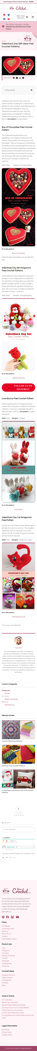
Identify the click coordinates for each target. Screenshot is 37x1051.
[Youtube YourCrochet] (17, 917)
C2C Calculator (7, 1000)
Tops (3, 948)
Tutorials (5, 983)
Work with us (6, 934)
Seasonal (5, 702)
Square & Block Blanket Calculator (14, 1005)
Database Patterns (8, 975)
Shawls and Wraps (8, 956)
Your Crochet (10, 24)
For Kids (5, 958)
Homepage (6, 926)
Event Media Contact (9, 939)
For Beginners (6, 980)
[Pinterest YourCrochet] (3, 917)
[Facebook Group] (8, 15)
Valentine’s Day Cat (18, 616)
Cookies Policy (7, 1035)
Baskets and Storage (11, 699)
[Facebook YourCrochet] (7, 917)
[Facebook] (4, 19)
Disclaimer (5, 1030)
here (3, 260)
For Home (5, 696)
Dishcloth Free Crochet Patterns (13, 766)
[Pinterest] (4, 15)
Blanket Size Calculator (10, 1002)
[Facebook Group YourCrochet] (12, 917)
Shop (3, 985)
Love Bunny (18, 509)
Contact (4, 936)
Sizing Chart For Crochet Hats (12, 1010)
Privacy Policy (7, 1032)
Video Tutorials (7, 978)
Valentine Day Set (18, 378)
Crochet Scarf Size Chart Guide (13, 1013)
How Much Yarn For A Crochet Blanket (15, 1008)
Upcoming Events (8, 929)
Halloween (5, 961)
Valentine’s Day (9, 705)
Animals (26, 24)
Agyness (18, 648)
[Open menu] (33, 17)
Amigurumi (18, 24)
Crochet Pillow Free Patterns (12, 741)
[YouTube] (8, 19)
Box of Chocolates (18, 253)
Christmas (5, 966)
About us (5, 931)
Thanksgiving (6, 963)
